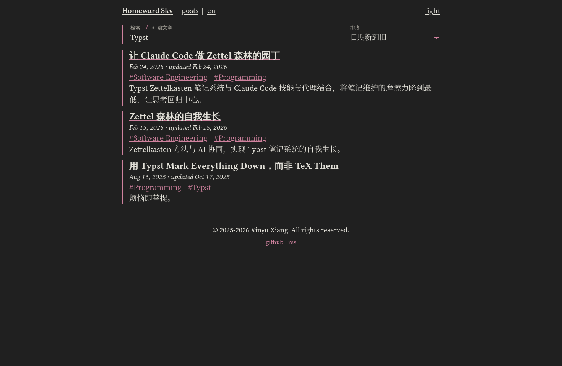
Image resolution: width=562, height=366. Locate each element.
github (274, 242)
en (211, 10)
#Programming (240, 77)
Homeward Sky (147, 10)
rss (292, 242)
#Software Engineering (168, 77)
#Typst (199, 187)
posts (190, 10)
